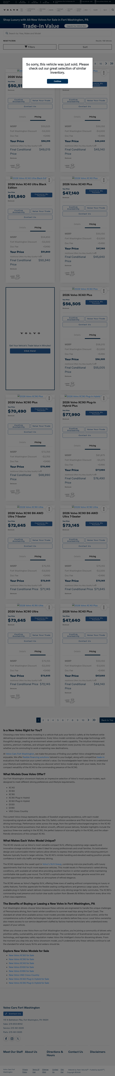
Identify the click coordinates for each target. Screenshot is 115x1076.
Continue (57, 81)
